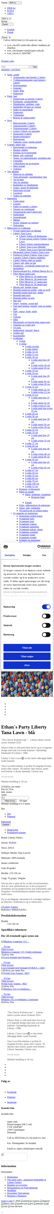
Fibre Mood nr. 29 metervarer (33, 276)
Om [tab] (44, 555)
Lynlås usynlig (32, 346)
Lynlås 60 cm (31, 478)
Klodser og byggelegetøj (24, 152)
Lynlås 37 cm (31, 443)
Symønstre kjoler (27, 535)
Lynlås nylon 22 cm (40, 392)
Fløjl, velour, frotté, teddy (25, 311)
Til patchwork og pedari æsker (33, 510)
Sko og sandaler (20, 182)
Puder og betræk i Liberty (25, 206)
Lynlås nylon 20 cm (40, 384)
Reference (6, 909)
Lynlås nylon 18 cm (40, 365)
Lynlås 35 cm (31, 432)
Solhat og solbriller (22, 196)
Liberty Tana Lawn (22, 233)
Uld (15, 314)
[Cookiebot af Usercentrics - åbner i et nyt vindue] (38, 547)
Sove (9, 120)
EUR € (10, 10)
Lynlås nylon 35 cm (40, 440)
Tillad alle (27, 647)
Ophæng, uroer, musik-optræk (27, 142)
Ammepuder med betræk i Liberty (29, 77)
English (10, 29)
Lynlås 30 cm (31, 416)
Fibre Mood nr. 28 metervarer (33, 279)
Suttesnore (18, 93)
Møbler (16, 220)
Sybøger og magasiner (29, 540)
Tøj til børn (18, 179)
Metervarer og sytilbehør (18, 228)
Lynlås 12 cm (31, 352)
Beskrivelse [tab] (12, 830)
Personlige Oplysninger (18, 1193)
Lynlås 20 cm (31, 373)
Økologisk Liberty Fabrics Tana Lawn (31, 252)
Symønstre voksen (28, 524)
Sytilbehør (18, 338)
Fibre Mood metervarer (24, 274)
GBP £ (10, 13)
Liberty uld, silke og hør (24, 263)
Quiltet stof (18, 333)
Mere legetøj (19, 166)
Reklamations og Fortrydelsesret (22, 1187)
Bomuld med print (21, 295)
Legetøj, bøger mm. (16, 144)
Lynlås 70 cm (31, 481)
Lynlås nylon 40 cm (40, 454)
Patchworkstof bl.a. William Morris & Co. (33, 271)
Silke (15, 319)
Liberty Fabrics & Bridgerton (33, 236)
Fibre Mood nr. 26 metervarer (33, 284)
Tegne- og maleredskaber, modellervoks (32, 158)
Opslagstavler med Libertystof (27, 212)
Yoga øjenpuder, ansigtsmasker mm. (30, 177)
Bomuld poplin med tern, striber (28, 292)
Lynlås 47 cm (31, 470)
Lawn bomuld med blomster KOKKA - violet (23, 968)
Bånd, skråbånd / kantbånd (38, 494)
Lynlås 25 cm (31, 395)
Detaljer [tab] (27, 555)
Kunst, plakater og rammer (25, 222)
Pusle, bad (12, 96)
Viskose (17, 317)
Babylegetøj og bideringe (25, 147)
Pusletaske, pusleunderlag (25, 101)
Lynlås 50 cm (31, 473)
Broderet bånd (38, 497)
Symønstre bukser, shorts (31, 529)
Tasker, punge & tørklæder (25, 187)
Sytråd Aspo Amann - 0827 (14, 983)
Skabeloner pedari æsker (30, 516)
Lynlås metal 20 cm (40, 381)
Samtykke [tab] (10, 555)
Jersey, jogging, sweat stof (25, 303)
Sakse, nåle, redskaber (29, 508)
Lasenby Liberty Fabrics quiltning (29, 257)
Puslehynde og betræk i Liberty (28, 99)
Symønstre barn (26, 521)
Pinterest (11, 816)
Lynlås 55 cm (31, 475)
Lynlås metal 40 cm (40, 457)
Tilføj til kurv (8, 801)
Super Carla (7, 1201)
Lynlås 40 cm (31, 446)
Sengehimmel (19, 217)
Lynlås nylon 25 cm (40, 405)
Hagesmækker (20, 85)
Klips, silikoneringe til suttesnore (34, 505)
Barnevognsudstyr (21, 136)
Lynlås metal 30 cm (40, 424)
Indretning (12, 198)
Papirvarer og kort (21, 190)
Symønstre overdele (28, 532)
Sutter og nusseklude (23, 109)
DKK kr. (11, 8)
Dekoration (18, 225)
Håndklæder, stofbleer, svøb (26, 104)
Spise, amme (13, 74)
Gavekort (17, 193)
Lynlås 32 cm (31, 430)
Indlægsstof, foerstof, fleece (26, 330)
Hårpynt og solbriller (23, 174)
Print (6, 821)
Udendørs (17, 161)
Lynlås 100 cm (32, 483)
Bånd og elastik (26, 492)
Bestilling (11, 1190)
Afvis (27, 665)
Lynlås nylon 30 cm (40, 427)
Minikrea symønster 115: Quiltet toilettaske (21, 952)
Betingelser (12, 1177)
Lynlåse (23, 344)
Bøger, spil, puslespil (23, 155)
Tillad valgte (27, 656)
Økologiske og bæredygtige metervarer (31, 322)
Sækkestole (18, 214)
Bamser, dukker (20, 150)
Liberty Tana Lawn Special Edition (35, 249)
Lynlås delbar (31, 349)
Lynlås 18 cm (31, 357)
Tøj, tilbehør (13, 171)
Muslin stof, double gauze (25, 287)
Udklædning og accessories (26, 163)
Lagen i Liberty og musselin (26, 131)
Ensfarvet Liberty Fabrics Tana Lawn (31, 255)
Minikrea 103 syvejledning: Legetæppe (19, 999)
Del (9, 814)
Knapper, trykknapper (29, 489)
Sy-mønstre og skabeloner (25, 513)
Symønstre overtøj (27, 537)
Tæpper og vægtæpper (24, 209)
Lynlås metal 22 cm (40, 389)
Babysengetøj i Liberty (24, 123)
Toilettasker (18, 115)
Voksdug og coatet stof (24, 325)
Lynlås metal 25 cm (40, 403)
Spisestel (17, 88)
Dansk (10, 32)
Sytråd (22, 341)
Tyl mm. (17, 327)
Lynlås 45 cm (31, 459)
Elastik (28, 502)
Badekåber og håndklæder (25, 185)
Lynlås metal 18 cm (40, 368)
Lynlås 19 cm (31, 370)
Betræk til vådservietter (24, 117)
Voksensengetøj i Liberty (25, 128)
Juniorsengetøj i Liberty (24, 126)
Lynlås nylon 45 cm (40, 467)
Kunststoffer (19, 335)
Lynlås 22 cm (31, 387)
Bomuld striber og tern (23, 298)
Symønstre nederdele (29, 527)
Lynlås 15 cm (31, 354)
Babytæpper (19, 139)
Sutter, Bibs (18, 91)
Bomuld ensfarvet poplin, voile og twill (31, 290)
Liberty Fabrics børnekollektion (34, 244)
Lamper (17, 204)
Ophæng (17, 169)
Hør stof (17, 300)
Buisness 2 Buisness (16, 1196)
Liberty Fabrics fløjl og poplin (27, 260)
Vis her (5, 946)
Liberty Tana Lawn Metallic (32, 247)
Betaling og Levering (17, 1185)
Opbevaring (18, 201)
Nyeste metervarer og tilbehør (27, 230)
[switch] (46, 616)
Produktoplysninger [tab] (16, 832)
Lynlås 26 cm (31, 413)
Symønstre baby (26, 518)
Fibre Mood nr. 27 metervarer (33, 282)
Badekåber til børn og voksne (27, 107)
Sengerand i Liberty (22, 134)
